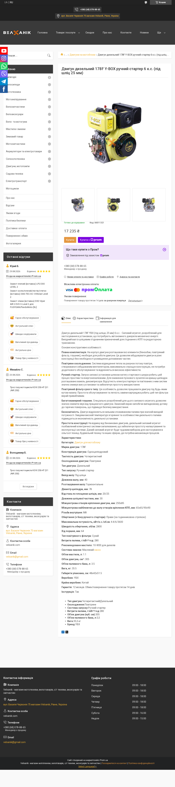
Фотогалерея (13, 243)
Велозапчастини (15, 106)
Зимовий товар (14, 136)
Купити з (85, 240)
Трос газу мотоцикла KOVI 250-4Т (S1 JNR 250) (29, 389)
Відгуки (10, 205)
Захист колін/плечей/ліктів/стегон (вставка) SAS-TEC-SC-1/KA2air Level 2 (29, 293)
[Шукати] (49, 55)
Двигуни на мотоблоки (82, 54)
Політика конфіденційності (141, 763)
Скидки (89, 32)
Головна (43, 32)
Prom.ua (104, 760)
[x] (66, 632)
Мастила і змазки (15, 129)
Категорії (11, 77)
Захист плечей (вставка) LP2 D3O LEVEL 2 (27, 285)
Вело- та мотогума (16, 121)
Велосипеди (13, 84)
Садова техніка (14, 173)
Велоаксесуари (14, 114)
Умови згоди (13, 213)
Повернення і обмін (17, 235)
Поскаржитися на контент (114, 763)
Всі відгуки (28, 486)
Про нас (107, 32)
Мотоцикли (12, 188)
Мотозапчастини (15, 144)
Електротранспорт (16, 181)
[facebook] (63, 632)
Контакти (125, 32)
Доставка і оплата (16, 228)
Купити (70, 240)
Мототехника (13, 92)
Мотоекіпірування (16, 99)
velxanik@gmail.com (17, 556)
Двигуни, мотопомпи (18, 166)
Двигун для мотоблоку (87, 442)
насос (97, 549)
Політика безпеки (16, 220)
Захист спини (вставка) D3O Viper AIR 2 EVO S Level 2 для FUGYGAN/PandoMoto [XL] (27, 304)
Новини (144, 32)
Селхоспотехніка (15, 159)
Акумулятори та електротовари (24, 151)
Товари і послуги (65, 32)
